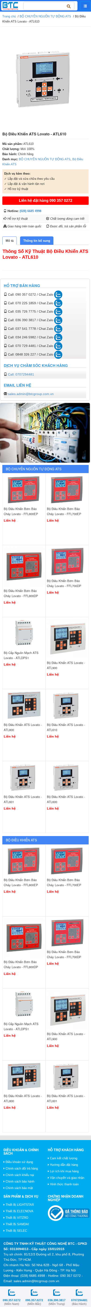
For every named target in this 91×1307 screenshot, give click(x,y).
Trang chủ (9, 16)
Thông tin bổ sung (36, 240)
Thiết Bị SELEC (16, 1230)
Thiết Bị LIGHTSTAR (19, 1204)
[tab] (9, 240)
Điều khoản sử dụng (19, 1162)
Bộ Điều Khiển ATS (21, 840)
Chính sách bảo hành (19, 1181)
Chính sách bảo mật (19, 1188)
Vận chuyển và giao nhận (66, 1178)
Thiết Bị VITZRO (16, 1217)
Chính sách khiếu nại (19, 1175)
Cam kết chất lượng (63, 1158)
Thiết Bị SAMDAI (17, 1224)
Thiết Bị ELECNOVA (19, 1211)
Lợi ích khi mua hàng (64, 1171)
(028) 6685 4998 (30, 211)
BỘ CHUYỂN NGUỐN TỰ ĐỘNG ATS (45, 16)
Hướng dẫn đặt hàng (63, 1164)
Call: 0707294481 (21, 374)
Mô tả (10, 240)
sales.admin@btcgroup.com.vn (31, 394)
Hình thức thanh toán (64, 1184)
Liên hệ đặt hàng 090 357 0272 (45, 201)
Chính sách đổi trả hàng (21, 1168)
